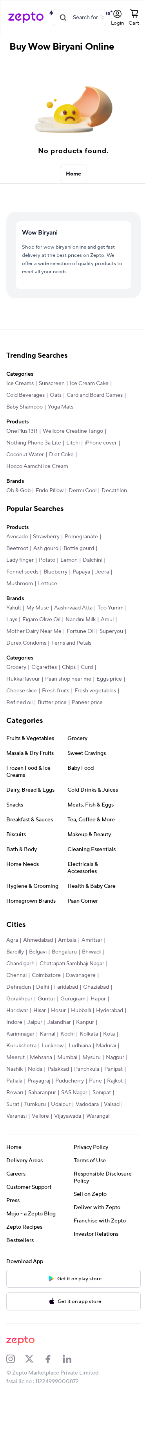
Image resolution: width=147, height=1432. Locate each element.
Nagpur (115, 1057)
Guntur (46, 998)
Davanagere (81, 975)
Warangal (97, 1116)
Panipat (113, 1069)
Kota (109, 1034)
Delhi (42, 987)
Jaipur (34, 1022)
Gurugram (72, 998)
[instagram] (15, 1359)
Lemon (69, 560)
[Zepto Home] (26, 17)
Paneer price (87, 702)
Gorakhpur (19, 998)
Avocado (17, 536)
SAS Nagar (74, 1092)
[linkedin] (72, 1359)
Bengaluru (64, 951)
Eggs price (109, 679)
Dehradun (18, 987)
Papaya (81, 571)
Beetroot (17, 548)
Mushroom (19, 583)
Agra (12, 940)
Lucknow (53, 1045)
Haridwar (17, 1010)
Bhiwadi (91, 951)
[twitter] (34, 1359)
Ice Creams (20, 383)
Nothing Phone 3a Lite (33, 442)
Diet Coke (61, 454)
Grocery (16, 667)
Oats (56, 395)
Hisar (39, 1010)
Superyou (111, 631)
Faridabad (66, 987)
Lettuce (47, 583)
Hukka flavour (23, 679)
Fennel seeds (22, 571)
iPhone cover (101, 442)
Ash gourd (45, 548)
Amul (107, 619)
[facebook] (53, 1359)
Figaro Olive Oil (41, 619)
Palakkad (58, 1069)
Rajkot (115, 1080)
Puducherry (69, 1080)
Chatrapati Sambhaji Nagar (72, 963)
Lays (11, 619)
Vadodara (87, 1104)
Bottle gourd (79, 548)
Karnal (47, 1034)
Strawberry (46, 536)
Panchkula (86, 1069)
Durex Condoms (26, 643)
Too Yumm (110, 607)
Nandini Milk (80, 619)
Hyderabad (109, 1010)
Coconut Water (25, 454)
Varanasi (16, 1116)
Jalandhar (59, 1022)
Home (74, 173)
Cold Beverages (25, 395)
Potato (47, 560)
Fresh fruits (55, 690)
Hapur (98, 998)
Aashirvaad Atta (73, 607)
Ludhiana (80, 1045)
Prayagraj (38, 1080)
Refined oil (19, 702)
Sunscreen (52, 383)
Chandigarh (20, 963)
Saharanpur (42, 1092)
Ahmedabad (38, 940)
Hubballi (81, 1010)
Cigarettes (44, 667)
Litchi (73, 442)
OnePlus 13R (22, 431)
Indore (14, 1022)
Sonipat (102, 1092)
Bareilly (15, 951)
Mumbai (67, 1057)
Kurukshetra (21, 1045)
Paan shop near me (68, 679)
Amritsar (92, 940)
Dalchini (92, 560)
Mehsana (41, 1057)
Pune (95, 1080)
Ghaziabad (96, 987)
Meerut (15, 1057)
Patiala (14, 1080)
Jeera (102, 571)
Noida (35, 1069)
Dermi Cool (82, 490)
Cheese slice (21, 690)
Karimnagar (20, 1034)
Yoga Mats (60, 406)
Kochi (67, 1034)
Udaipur (61, 1104)
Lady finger (20, 560)
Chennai (16, 975)
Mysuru (91, 1057)
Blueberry (55, 571)
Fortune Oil (80, 631)
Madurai (106, 1045)
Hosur (58, 1010)
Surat (12, 1104)
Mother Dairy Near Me (34, 631)
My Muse (37, 607)
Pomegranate (81, 536)
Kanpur (85, 1022)
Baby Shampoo (24, 406)
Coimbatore (46, 975)
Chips (69, 667)
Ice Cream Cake (89, 383)
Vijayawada (67, 1116)
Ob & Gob (18, 490)
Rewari (14, 1092)
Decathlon (114, 490)
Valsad (112, 1104)
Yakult (13, 607)
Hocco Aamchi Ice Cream (37, 466)
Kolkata (89, 1034)
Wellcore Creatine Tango (73, 431)
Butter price (52, 702)
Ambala (67, 940)
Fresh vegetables (95, 690)
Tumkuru (35, 1104)
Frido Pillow (50, 490)
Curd (87, 667)
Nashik (14, 1069)
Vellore (40, 1116)
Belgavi (38, 951)
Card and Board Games (95, 395)
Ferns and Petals (71, 643)
